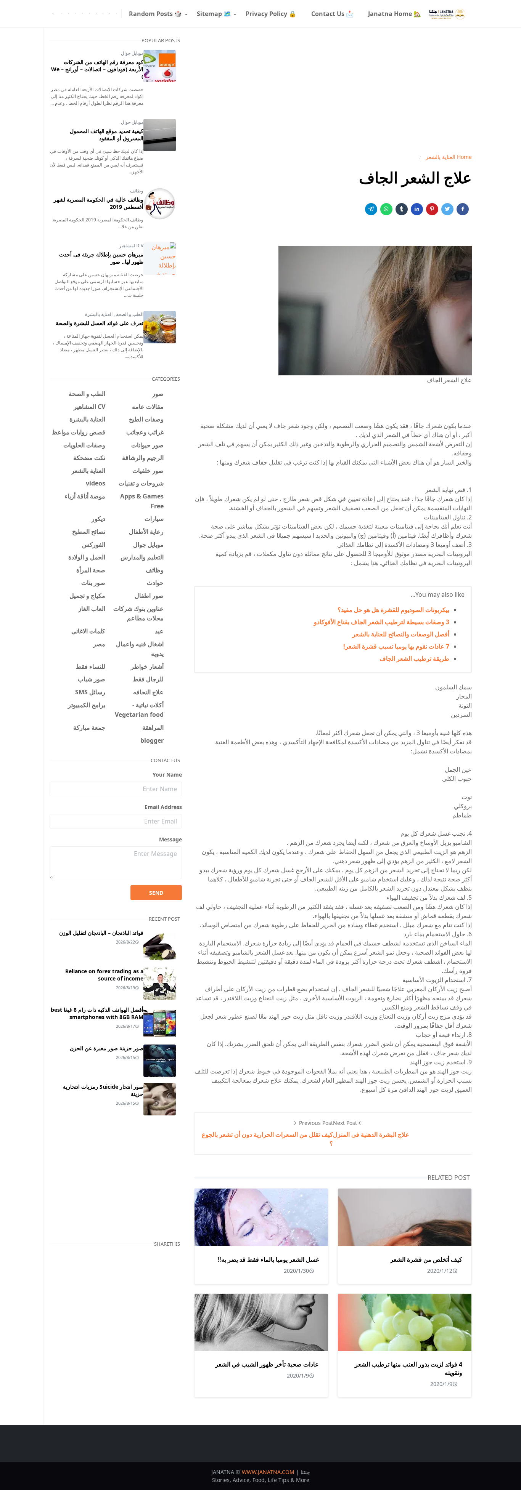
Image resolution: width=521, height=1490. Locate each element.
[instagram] (82, 13)
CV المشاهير (131, 245)
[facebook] (116, 13)
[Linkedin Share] (417, 209)
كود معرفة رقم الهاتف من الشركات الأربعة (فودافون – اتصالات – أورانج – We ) (97, 69)
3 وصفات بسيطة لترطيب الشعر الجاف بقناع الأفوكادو (381, 622)
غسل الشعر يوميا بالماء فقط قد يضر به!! (268, 1259)
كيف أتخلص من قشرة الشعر (426, 1259)
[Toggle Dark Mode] (61, 13)
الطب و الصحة (129, 314)
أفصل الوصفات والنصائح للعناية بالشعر (400, 634)
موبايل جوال (132, 53)
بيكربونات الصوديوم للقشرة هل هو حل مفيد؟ (393, 610)
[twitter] (109, 13)
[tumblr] (96, 13)
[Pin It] (432, 209)
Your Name (167, 774)
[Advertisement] (333, 90)
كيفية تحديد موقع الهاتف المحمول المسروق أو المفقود (106, 134)
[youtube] (68, 13)
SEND (156, 892)
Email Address (163, 807)
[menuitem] (394, 13)
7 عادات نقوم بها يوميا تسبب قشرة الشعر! (396, 646)
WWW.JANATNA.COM (268, 1472)
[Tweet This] (447, 209)
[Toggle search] (53, 14)
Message (170, 839)
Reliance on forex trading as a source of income (104, 975)
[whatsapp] (75, 13)
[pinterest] (89, 13)
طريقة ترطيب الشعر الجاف (414, 658)
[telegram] (103, 13)
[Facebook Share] (463, 209)
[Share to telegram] (371, 209)
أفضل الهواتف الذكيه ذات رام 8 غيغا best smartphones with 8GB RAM (97, 1013)
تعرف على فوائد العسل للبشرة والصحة (99, 323)
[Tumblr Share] (402, 209)
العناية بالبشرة (99, 314)
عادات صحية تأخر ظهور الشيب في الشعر (267, 1364)
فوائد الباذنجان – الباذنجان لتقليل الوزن (101, 932)
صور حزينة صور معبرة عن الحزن (106, 1048)
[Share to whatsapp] (386, 209)
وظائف (136, 190)
